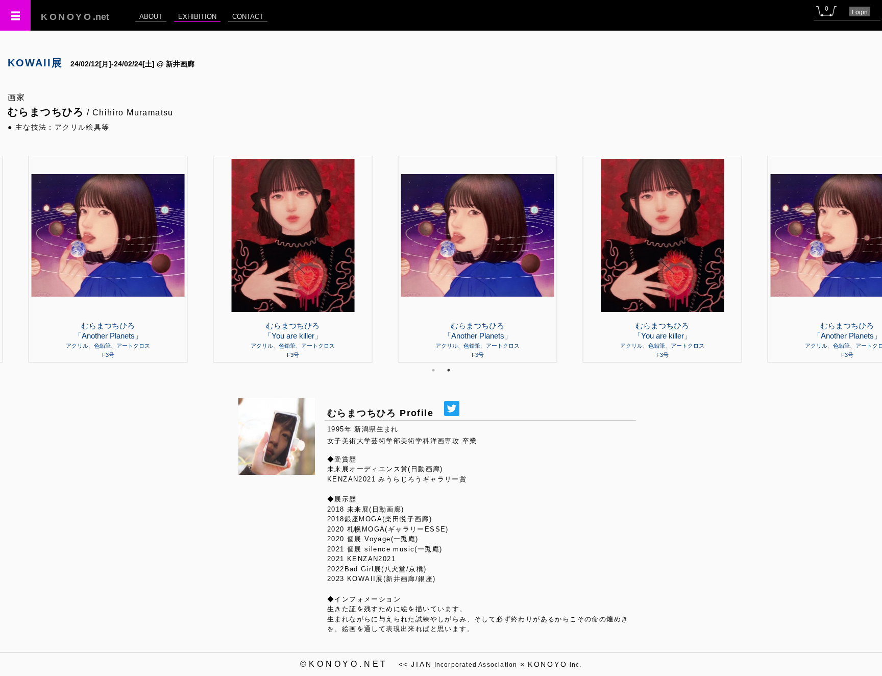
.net (75, 17)
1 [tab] (433, 370)
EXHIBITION (197, 16)
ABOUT (150, 16)
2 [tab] (449, 370)
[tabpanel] (441, 259)
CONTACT (247, 16)
